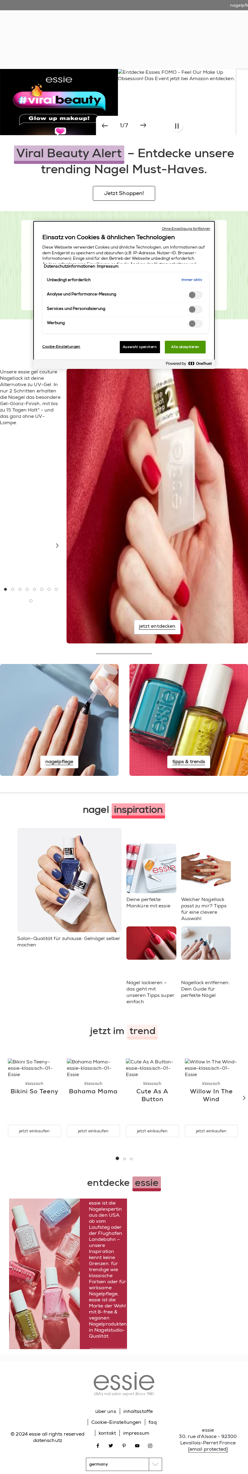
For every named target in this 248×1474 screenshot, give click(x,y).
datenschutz (47, 1440)
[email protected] (208, 1449)
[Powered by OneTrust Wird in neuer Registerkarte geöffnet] (189, 365)
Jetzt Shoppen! (124, 193)
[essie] (124, 1384)
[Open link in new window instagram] (150, 1445)
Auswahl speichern (140, 347)
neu (82, 27)
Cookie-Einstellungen (116, 1422)
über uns (105, 1411)
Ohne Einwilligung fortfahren (186, 228)
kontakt (107, 1433)
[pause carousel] (177, 126)
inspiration (159, 27)
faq (152, 1422)
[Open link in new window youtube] (137, 1445)
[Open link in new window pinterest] (124, 1445)
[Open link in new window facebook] (98, 1445)
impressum (136, 1433)
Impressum (108, 266)
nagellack (102, 27)
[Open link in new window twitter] (111, 1445)
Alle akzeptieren (185, 347)
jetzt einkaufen (34, 1131)
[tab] (5, 589)
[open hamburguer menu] (9, 10)
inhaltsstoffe (138, 1411)
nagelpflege (130, 27)
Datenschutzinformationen (69, 266)
